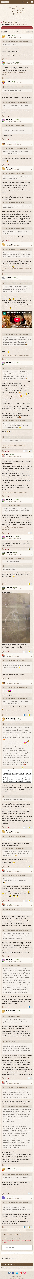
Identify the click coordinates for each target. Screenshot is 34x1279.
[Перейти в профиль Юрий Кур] (3, 553)
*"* (16, 505)
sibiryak (17, 125)
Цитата (7, 58)
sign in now (4, 1238)
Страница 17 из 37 (17, 31)
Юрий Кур (18, 173)
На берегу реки (19, 41)
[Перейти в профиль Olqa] (3, 455)
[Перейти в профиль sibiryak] (3, 36)
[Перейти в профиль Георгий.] (3, 278)
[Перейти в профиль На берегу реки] (3, 168)
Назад (5, 31)
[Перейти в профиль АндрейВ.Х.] (3, 143)
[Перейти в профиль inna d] (3, 1197)
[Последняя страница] (32, 32)
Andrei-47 (18, 420)
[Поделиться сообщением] (31, 37)
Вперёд (28, 31)
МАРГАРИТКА (19, 87)
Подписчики (15, 1253)
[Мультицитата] (3, 59)
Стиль (19, 1276)
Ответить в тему (17, 28)
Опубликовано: (14, 37)
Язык (13, 1276)
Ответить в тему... (9, 1247)
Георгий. (17, 558)
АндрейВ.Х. (7, 24)
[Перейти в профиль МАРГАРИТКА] (3, 63)
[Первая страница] (2, 32)
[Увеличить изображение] (16, 618)
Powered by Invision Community (17, 1278)
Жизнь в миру (23, 24)
